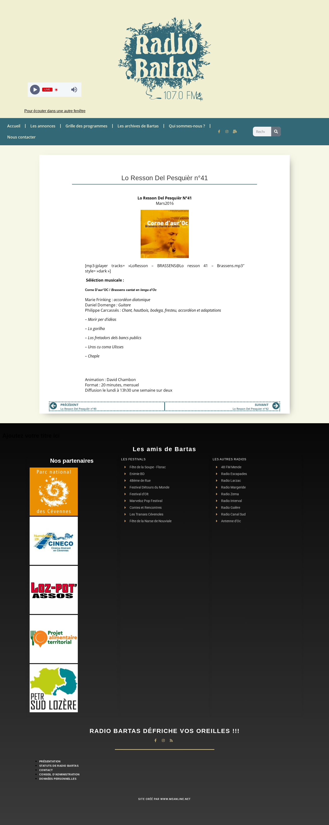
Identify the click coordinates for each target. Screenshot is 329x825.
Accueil (13, 126)
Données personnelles (57, 778)
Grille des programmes (86, 126)
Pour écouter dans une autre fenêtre (55, 111)
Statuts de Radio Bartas (59, 765)
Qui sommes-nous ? (187, 126)
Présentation (50, 761)
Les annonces (42, 126)
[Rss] (171, 740)
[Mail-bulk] (234, 131)
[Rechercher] (276, 131)
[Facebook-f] (219, 131)
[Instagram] (227, 131)
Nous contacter (21, 137)
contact (46, 770)
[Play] (35, 90)
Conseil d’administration (59, 774)
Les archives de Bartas (138, 126)
